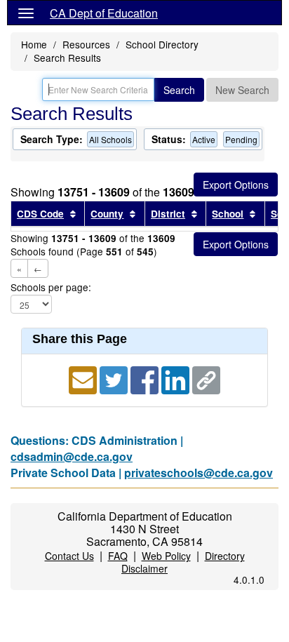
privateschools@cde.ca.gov (198, 472)
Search (179, 90)
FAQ (118, 556)
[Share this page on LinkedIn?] (176, 378)
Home (34, 44)
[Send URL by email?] (84, 378)
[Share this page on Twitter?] (115, 378)
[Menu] (26, 13)
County (106, 213)
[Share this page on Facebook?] (145, 378)
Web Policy (166, 556)
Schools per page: (51, 287)
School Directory (162, 44)
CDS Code (40, 213)
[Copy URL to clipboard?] (206, 378)
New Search (242, 90)
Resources (86, 44)
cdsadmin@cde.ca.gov (72, 456)
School (227, 213)
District (168, 213)
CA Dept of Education (104, 13)
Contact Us (69, 556)
